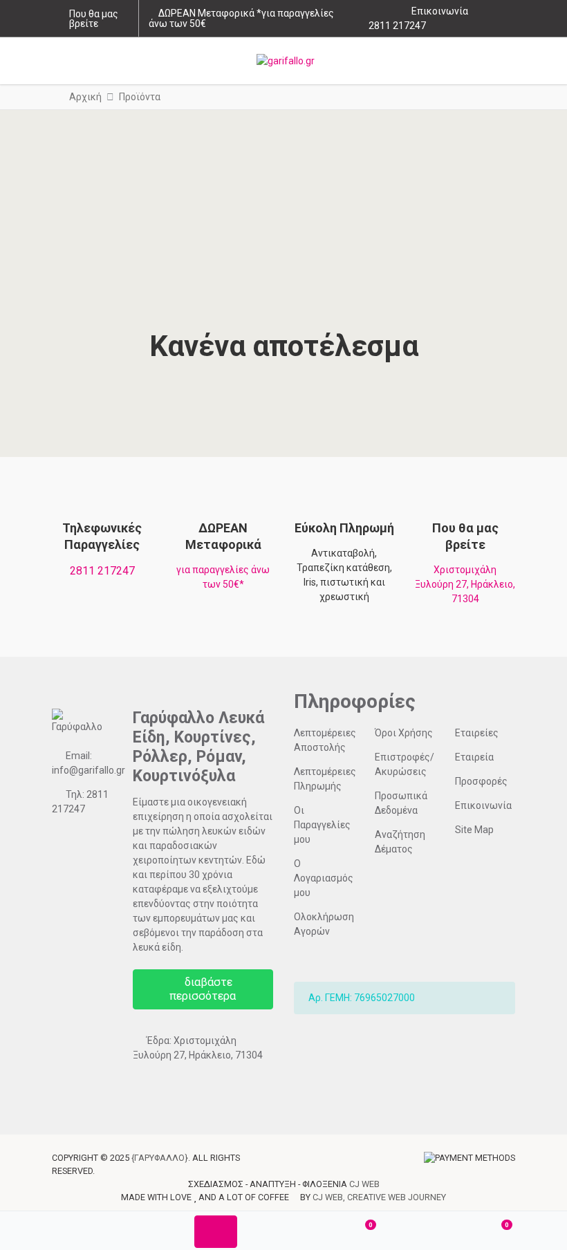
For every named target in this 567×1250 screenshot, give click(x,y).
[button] (500, 61)
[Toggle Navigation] (69, 61)
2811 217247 (102, 570)
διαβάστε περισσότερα (202, 989)
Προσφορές (481, 781)
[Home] (68, 1231)
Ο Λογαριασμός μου (323, 878)
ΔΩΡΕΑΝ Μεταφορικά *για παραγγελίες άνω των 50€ (241, 18)
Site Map (474, 829)
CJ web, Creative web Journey (379, 1197)
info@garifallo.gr (88, 770)
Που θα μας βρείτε (93, 18)
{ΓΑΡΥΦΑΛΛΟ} (159, 1158)
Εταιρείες (477, 732)
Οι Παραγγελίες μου (322, 825)
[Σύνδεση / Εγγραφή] (215, 1231)
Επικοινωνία (483, 805)
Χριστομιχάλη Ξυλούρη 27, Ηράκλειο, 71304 (465, 584)
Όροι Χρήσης (404, 732)
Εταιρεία (474, 757)
